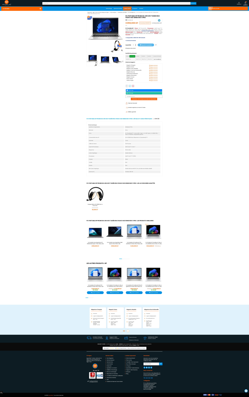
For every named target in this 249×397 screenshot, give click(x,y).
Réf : (126, 20)
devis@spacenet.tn (93, 381)
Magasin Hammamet (131, 75)
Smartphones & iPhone (149, 384)
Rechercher (193, 3)
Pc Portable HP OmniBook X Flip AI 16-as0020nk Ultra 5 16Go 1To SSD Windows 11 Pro (154, 243)
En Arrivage (95, 211)
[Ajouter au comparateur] (155, 45)
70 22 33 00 (148, 378)
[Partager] (126, 86)
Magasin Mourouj (131, 72)
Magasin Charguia (131, 65)
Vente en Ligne (130, 80)
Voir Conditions (157, 59)
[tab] (120, 118)
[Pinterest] (133, 86)
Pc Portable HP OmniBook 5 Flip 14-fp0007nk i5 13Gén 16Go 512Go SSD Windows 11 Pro (134, 285)
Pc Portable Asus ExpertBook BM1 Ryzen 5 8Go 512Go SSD (114, 243)
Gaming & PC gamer (148, 385)
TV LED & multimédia (148, 388)
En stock (95, 248)
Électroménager (147, 389)
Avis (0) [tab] (156, 118)
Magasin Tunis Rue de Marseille (134, 70)
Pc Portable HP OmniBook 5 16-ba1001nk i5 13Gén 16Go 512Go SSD (134, 243)
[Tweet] (130, 86)
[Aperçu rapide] (96, 194)
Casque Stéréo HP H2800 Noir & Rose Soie (95, 205)
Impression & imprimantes (149, 386)
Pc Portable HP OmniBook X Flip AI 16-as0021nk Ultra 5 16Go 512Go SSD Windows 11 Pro (115, 285)
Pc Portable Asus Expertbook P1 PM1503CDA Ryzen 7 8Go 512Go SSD (95, 243)
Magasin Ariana (130, 67)
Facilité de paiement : (131, 53)
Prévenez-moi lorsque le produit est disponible (144, 99)
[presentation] (87, 61)
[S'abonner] (160, 364)
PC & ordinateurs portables (150, 383)
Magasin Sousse (130, 77)
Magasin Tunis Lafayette (132, 68)
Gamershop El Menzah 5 (132, 73)
